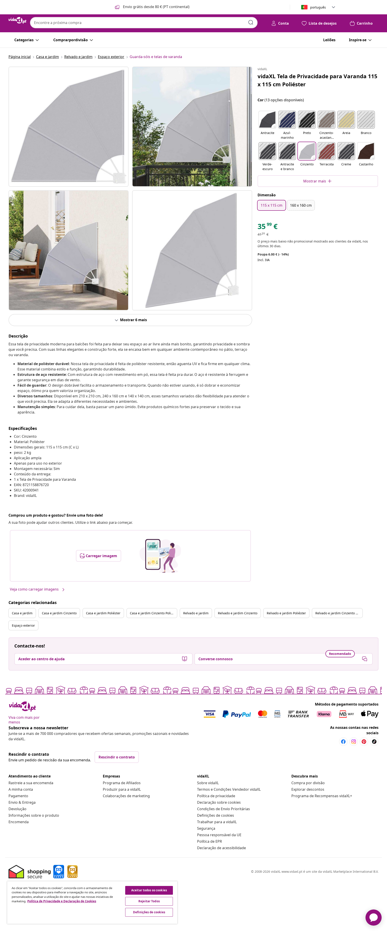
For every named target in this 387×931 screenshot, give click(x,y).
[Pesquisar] (250, 22)
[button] (151, 7)
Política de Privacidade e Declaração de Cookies (61, 901)
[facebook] (343, 741)
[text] (267, 227)
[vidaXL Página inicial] (17, 20)
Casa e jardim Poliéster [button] (103, 613)
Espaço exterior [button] (23, 625)
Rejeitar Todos (149, 901)
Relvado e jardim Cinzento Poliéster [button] (338, 613)
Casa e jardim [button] (22, 613)
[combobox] (144, 22)
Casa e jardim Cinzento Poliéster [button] (153, 613)
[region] (92, 902)
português (318, 7)
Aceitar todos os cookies (149, 890)
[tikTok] (374, 741)
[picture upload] (160, 556)
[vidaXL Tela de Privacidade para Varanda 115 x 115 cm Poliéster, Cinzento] (68, 126)
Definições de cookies (215, 815)
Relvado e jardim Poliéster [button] (286, 613)
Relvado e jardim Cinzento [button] (237, 613)
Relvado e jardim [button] (196, 613)
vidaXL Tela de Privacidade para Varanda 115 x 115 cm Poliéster (317, 80)
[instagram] (353, 741)
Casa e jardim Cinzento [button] (59, 613)
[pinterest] (364, 741)
